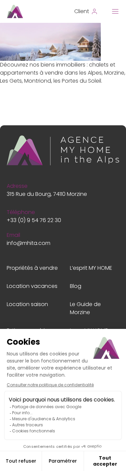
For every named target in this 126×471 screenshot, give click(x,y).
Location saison (27, 304)
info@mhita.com (28, 243)
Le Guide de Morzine (85, 308)
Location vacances (32, 286)
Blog (75, 286)
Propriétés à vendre (32, 268)
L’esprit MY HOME (91, 268)
